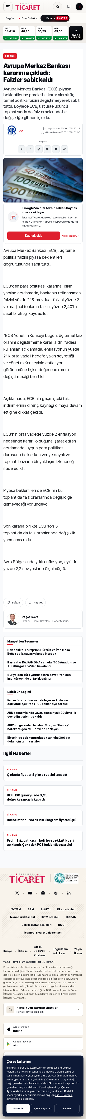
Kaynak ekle (33, 235)
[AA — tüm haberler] (11, 130)
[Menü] (8, 6)
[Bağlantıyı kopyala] (64, 149)
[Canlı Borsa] (79, 6)
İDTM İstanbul (50, 917)
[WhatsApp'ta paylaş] (39, 149)
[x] (17, 893)
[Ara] (57, 6)
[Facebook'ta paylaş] (30, 149)
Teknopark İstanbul (22, 917)
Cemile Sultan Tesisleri (36, 924)
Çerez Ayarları (42, 1108)
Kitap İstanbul (66, 909)
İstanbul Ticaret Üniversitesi (43, 932)
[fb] (56, 893)
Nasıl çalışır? (70, 235)
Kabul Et (18, 1108)
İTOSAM (71, 917)
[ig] (43, 893)
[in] (69, 893)
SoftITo (45, 909)
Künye (7, 951)
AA (21, 130)
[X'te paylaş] (21, 149)
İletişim (23, 951)
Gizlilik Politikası (64, 1095)
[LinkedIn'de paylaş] (47, 149)
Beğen (15, 602)
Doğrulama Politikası (60, 951)
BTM (31, 909)
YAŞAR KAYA (30, 617)
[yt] (30, 893)
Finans (10, 55)
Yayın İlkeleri (78, 951)
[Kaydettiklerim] (68, 6)
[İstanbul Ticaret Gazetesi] (29, 6)
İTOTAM (16, 909)
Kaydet (38, 602)
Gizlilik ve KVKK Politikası (40, 951)
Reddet (67, 1108)
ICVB (61, 924)
